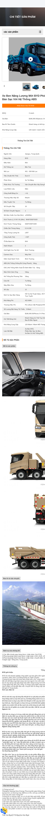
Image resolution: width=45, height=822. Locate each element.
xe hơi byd (24, 815)
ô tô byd (16, 815)
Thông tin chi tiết (25, 141)
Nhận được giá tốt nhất (25, 106)
